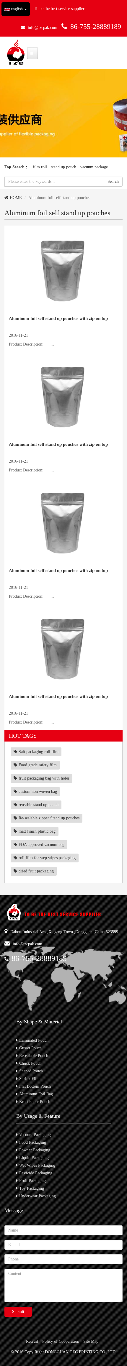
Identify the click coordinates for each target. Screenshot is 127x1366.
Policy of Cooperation (60, 1341)
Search (113, 181)
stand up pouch (63, 167)
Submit (18, 1311)
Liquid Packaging (34, 1157)
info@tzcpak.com (42, 27)
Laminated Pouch (33, 1040)
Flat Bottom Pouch (35, 1086)
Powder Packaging (34, 1150)
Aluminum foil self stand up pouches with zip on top (58, 318)
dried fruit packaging (36, 871)
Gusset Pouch (30, 1048)
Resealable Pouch (33, 1055)
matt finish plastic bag (37, 831)
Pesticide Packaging (35, 1173)
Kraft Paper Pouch (34, 1101)
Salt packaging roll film (38, 751)
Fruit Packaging (32, 1180)
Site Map (90, 1341)
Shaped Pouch (31, 1071)
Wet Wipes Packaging (37, 1165)
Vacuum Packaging (35, 1134)
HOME (16, 197)
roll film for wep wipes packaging (47, 858)
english (17, 9)
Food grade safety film (38, 765)
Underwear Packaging (37, 1196)
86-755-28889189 (95, 26)
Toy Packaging (31, 1188)
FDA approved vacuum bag (41, 844)
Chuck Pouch (30, 1063)
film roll (40, 167)
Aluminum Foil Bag (36, 1094)
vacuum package (94, 167)
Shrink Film (29, 1078)
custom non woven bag (38, 791)
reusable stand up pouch (38, 805)
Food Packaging (32, 1142)
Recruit (32, 1341)
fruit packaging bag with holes (44, 778)
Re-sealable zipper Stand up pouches (49, 818)
